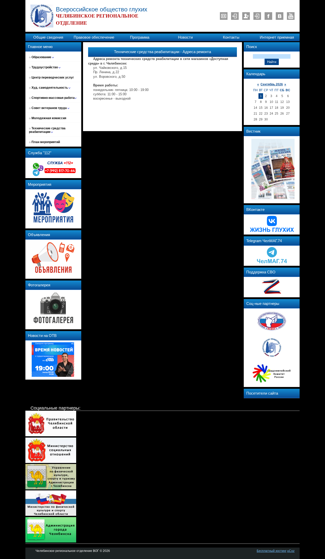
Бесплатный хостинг (271, 551)
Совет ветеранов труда (49, 108)
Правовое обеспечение (94, 37)
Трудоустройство (45, 67)
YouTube (291, 16)
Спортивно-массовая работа (53, 98)
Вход (257, 16)
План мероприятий (45, 142)
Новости (185, 37)
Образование (41, 57)
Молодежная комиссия (48, 118)
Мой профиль (224, 16)
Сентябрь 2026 (272, 84)
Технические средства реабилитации (47, 130)
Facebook (268, 16)
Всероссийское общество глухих (101, 9)
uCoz (291, 551)
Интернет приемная (277, 37)
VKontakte (279, 16)
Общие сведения (48, 37)
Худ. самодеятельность (50, 87)
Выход (235, 16)
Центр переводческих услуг (52, 77)
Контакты (231, 37)
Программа (139, 37)
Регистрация (246, 16)
